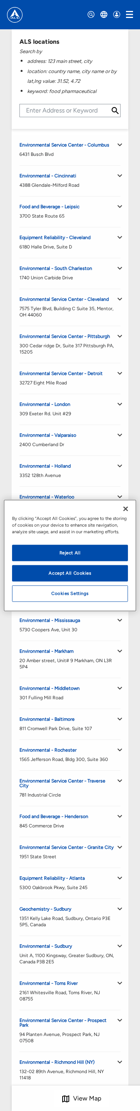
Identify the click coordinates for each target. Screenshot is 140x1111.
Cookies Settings (70, 593)
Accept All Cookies (70, 573)
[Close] (125, 509)
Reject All (70, 553)
